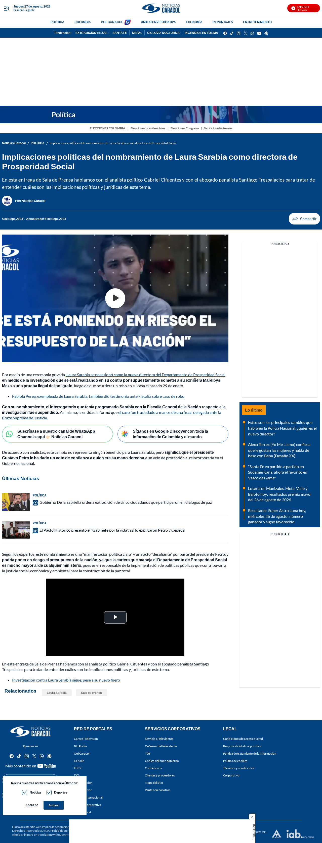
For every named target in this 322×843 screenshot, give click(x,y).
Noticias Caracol (14, 143)
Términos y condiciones (238, 768)
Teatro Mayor (83, 790)
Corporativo (231, 775)
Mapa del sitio (154, 782)
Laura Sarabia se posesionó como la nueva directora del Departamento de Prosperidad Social (145, 374)
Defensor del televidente (161, 746)
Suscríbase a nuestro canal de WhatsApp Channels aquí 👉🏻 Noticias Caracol (56, 434)
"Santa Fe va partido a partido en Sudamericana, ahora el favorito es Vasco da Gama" (277, 472)
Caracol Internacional (88, 797)
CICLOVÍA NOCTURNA (163, 33)
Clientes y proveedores (160, 775)
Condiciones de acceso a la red (243, 739)
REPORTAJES (223, 22)
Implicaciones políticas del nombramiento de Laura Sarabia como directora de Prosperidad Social (113, 143)
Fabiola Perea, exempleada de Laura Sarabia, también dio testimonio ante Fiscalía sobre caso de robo (98, 396)
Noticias (36, 792)
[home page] (161, 8)
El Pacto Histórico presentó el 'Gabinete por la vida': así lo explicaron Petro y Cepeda (112, 530)
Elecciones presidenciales (148, 128)
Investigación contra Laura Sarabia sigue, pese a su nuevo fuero (66, 680)
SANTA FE (119, 33)
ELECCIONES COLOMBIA (107, 128)
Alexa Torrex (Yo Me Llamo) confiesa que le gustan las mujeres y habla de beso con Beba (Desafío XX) (279, 450)
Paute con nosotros (157, 790)
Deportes (60, 792)
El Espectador (83, 782)
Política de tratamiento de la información (249, 753)
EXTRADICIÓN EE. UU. (91, 33)
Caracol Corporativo (87, 805)
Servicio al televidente (159, 739)
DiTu (77, 775)
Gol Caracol (82, 753)
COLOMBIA (82, 22)
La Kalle (79, 761)
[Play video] (115, 298)
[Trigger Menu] (6, 8)
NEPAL (137, 33)
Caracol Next (82, 812)
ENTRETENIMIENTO (257, 22)
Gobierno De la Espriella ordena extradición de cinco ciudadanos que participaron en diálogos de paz (125, 502)
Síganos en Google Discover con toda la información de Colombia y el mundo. (170, 434)
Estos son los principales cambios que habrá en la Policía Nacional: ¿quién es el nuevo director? (282, 428)
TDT (147, 753)
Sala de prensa (91, 693)
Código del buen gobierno (162, 761)
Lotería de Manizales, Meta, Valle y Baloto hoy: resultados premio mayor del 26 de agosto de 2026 (280, 494)
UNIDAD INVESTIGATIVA (158, 22)
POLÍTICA (57, 22)
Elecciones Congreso (185, 128)
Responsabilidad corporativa (242, 746)
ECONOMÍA (194, 22)
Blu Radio (80, 746)
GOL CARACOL (112, 22)
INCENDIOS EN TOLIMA (201, 33)
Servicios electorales (218, 128)
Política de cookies (235, 761)
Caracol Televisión (86, 739)
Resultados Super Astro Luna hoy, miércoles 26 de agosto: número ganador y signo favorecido (277, 516)
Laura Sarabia (57, 693)
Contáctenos (153, 768)
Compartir (304, 218)
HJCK (78, 768)
